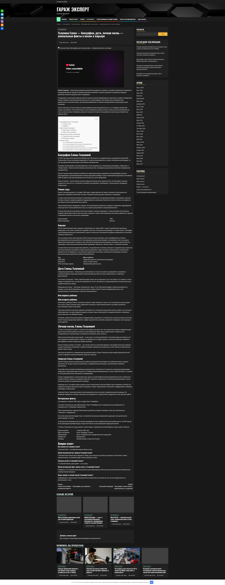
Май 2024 (139, 139)
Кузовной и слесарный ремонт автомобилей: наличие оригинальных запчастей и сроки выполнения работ (150, 67)
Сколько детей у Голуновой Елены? (75, 146)
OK (151, 582)
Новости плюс (141, 184)
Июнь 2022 (140, 155)
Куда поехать (142, 19)
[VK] (2, 18)
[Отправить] (2, 28)
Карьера (65, 126)
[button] (96, 119)
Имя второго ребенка (69, 132)
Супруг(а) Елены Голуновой (71, 136)
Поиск (140, 29)
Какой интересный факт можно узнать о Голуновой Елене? (82, 148)
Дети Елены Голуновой (67, 128)
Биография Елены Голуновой (69, 122)
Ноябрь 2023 (140, 150)
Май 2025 (139, 115)
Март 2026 (140, 101)
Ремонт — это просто (87, 19)
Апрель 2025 (140, 117)
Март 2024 (140, 145)
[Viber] (2, 21)
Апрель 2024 (140, 142)
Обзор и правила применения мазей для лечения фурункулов (69, 518)
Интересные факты (69, 138)
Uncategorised (62, 29)
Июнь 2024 (140, 136)
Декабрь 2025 (141, 104)
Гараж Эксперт (73, 9)
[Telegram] (2, 14)
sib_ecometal (73, 42)
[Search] (167, 19)
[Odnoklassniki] (2, 25)
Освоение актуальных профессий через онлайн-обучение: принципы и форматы (97, 570)
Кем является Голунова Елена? (74, 142)
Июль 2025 (140, 109)
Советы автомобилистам (127, 19)
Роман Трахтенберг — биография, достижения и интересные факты (74, 486)
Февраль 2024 (141, 147)
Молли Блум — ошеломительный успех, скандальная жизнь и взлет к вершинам (121, 519)
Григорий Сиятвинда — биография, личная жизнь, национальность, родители (116, 486)
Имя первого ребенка (69, 130)
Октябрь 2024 (141, 125)
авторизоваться (95, 538)
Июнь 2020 (140, 158)
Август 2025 (140, 106)
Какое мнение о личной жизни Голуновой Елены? (79, 149)
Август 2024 (140, 131)
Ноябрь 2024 (140, 123)
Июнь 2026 (140, 93)
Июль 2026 (140, 90)
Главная (64, 19)
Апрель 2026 (140, 98)
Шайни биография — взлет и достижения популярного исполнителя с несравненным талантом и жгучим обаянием (93, 520)
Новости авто (73, 19)
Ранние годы (67, 124)
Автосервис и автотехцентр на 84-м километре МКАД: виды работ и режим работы (126, 570)
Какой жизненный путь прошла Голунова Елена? (79, 144)
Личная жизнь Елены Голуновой (70, 134)
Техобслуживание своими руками (107, 19)
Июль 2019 (140, 164)
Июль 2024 (140, 134)
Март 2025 (140, 120)
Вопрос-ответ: (64, 140)
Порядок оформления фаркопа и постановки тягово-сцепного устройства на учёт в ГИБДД (68, 570)
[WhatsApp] (2, 11)
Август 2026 (140, 87)
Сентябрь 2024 (141, 128)
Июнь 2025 (140, 112)
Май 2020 (139, 161)
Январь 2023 (140, 153)
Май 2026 (139, 96)
